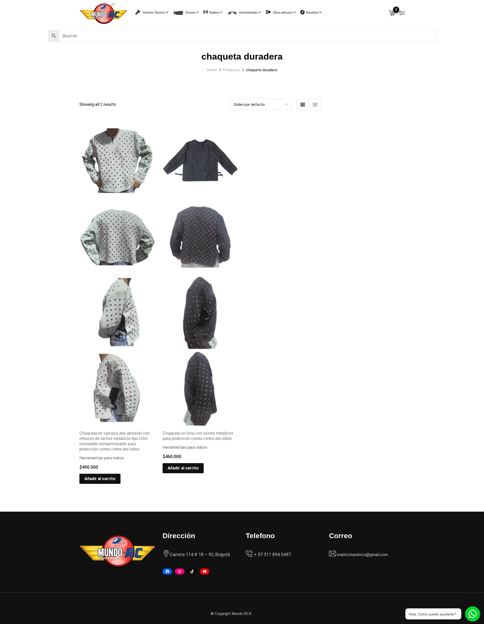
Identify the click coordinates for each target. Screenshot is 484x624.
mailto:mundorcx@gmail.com (362, 554)
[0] (392, 12)
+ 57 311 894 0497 (272, 554)
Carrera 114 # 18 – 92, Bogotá (200, 554)
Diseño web (263, 613)
